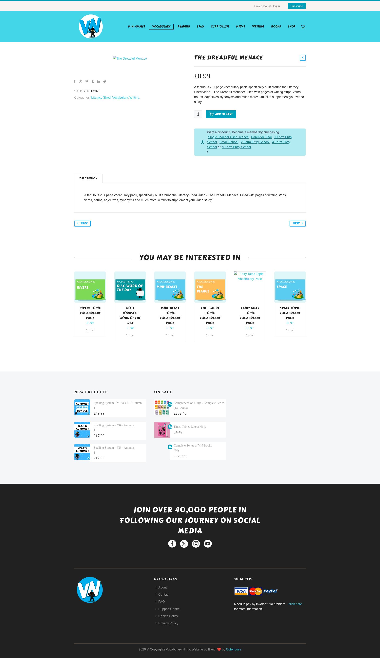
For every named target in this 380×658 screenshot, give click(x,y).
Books (276, 27)
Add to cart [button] (87, 330)
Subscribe (297, 6)
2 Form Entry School (255, 142)
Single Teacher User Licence (228, 137)
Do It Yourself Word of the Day (130, 315)
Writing (258, 27)
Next (296, 223)
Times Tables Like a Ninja (190, 426)
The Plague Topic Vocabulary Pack (210, 315)
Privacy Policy (168, 623)
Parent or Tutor (261, 137)
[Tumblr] (92, 81)
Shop (291, 27)
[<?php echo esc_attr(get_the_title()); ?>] (92, 330)
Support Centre (169, 609)
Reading (184, 27)
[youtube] (208, 544)
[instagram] (196, 544)
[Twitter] (80, 81)
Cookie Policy (168, 616)
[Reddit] (104, 81)
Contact (163, 594)
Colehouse (233, 649)
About (162, 587)
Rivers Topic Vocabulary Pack (90, 313)
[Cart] (304, 26)
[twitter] (184, 544)
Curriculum (220, 27)
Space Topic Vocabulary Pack (289, 313)
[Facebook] (74, 81)
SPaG (200, 27)
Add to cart (224, 114)
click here (295, 604)
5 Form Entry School (236, 147)
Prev (84, 223)
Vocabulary (161, 27)
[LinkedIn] (98, 81)
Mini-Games (136, 27)
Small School (228, 142)
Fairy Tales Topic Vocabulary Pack (249, 315)
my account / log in (268, 6)
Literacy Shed (101, 97)
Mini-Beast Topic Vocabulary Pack (170, 315)
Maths (240, 27)
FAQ (161, 601)
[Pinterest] (86, 81)
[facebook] (172, 544)
